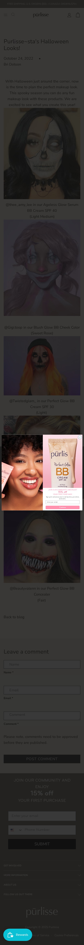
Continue (62, 507)
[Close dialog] (80, 437)
